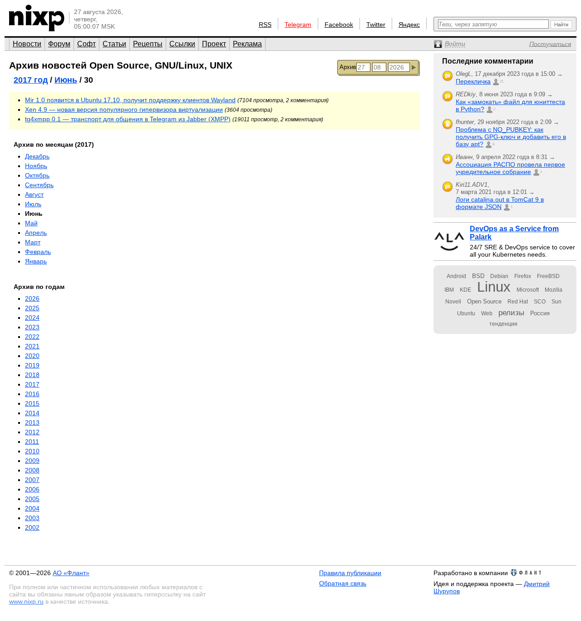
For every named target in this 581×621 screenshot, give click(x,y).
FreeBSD (548, 276)
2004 (32, 508)
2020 (32, 355)
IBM (449, 290)
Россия (540, 313)
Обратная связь (342, 583)
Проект (214, 44)
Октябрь (37, 175)
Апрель (36, 232)
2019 (32, 365)
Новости (27, 44)
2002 (32, 527)
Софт (86, 44)
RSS (265, 24)
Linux (494, 287)
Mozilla (553, 290)
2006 (32, 489)
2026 (32, 298)
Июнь (65, 79)
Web (486, 313)
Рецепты (147, 44)
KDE (465, 290)
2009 (32, 460)
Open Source (484, 301)
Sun (556, 301)
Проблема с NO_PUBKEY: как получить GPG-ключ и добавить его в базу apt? (511, 137)
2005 (32, 498)
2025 (32, 308)
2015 (32, 403)
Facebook (339, 24)
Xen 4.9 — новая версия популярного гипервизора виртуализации (124, 109)
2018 (32, 374)
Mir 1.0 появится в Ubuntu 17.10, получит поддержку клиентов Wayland (130, 100)
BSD (478, 276)
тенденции (503, 324)
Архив (348, 67)
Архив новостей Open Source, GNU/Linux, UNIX (120, 65)
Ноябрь (36, 165)
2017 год (31, 79)
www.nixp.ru (26, 601)
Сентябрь (39, 185)
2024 (32, 317)
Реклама (247, 44)
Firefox (522, 276)
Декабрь (37, 156)
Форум (59, 44)
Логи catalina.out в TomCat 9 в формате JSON (500, 203)
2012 (32, 432)
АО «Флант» (71, 572)
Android (456, 276)
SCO (540, 301)
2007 (32, 479)
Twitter (375, 24)
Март (32, 242)
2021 (32, 346)
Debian (499, 276)
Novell (453, 301)
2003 (32, 518)
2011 (32, 441)
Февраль (38, 251)
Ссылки (182, 44)
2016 (32, 393)
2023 (32, 327)
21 (501, 81)
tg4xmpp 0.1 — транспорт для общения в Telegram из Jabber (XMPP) (128, 119)
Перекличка (473, 81)
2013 (32, 422)
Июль (33, 204)
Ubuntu (466, 313)
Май (31, 223)
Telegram (298, 24)
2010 (32, 451)
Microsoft (528, 290)
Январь (36, 261)
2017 (32, 384)
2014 (32, 413)
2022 (32, 336)
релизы (511, 312)
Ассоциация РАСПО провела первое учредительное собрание (510, 168)
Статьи (114, 44)
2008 (32, 470)
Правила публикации (350, 572)
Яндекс (409, 24)
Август (34, 194)
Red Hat (517, 301)
